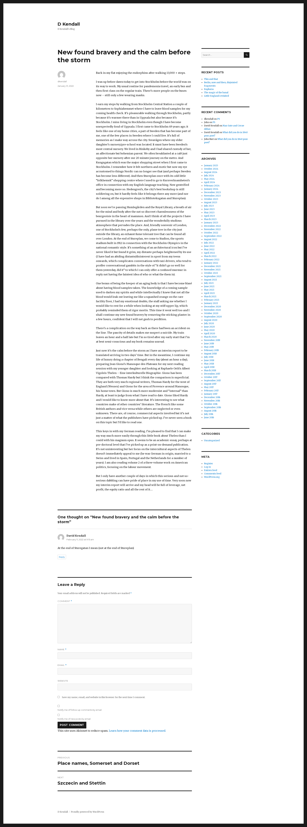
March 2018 (210, 370)
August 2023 (210, 202)
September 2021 (212, 276)
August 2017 (210, 384)
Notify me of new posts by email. (74, 719)
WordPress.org (212, 477)
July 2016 (208, 414)
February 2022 (211, 259)
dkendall (62, 81)
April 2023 (209, 216)
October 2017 (210, 377)
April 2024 (209, 182)
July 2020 (209, 323)
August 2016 (210, 410)
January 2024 (211, 189)
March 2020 (210, 337)
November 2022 (212, 229)
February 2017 (211, 390)
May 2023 (209, 212)
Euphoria (209, 89)
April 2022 (209, 253)
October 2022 (211, 232)
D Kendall (69, 24)
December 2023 (212, 192)
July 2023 (209, 205)
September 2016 (212, 407)
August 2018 (210, 353)
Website (63, 680)
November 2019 (212, 340)
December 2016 (212, 397)
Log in (207, 467)
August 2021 (210, 279)
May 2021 (209, 289)
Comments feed (212, 473)
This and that (211, 79)
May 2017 (209, 387)
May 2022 (209, 249)
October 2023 (211, 199)
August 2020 (210, 320)
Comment (65, 601)
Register (208, 463)
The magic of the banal (216, 92)
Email (62, 665)
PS (218, 119)
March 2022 (210, 256)
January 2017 (210, 394)
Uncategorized (212, 440)
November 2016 (212, 400)
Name (62, 649)
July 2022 (209, 242)
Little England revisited (216, 96)
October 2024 (211, 169)
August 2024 (210, 172)
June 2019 (209, 343)
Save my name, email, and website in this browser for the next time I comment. (103, 697)
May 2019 (209, 347)
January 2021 (211, 303)
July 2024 (209, 175)
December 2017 (212, 373)
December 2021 (212, 266)
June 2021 (209, 286)
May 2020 (209, 330)
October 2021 (211, 273)
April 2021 (209, 293)
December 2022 (212, 226)
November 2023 (212, 195)
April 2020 (209, 333)
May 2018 (209, 363)
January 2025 (211, 165)
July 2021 (208, 283)
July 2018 (208, 357)
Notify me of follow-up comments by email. (80, 710)
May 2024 (209, 179)
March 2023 (210, 219)
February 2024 (212, 185)
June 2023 (209, 209)
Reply (62, 557)
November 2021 (212, 269)
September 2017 (212, 380)
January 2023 (211, 222)
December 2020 (212, 306)
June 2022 (209, 246)
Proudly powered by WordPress (87, 812)
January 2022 (211, 263)
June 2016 (209, 417)
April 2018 (209, 367)
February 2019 (211, 350)
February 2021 (211, 300)
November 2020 (212, 310)
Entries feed (210, 470)
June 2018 (209, 360)
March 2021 (210, 296)
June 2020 (209, 326)
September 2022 (213, 236)
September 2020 (213, 316)
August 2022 (210, 239)
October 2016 (210, 404)
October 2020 (211, 313)
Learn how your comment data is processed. (137, 730)
